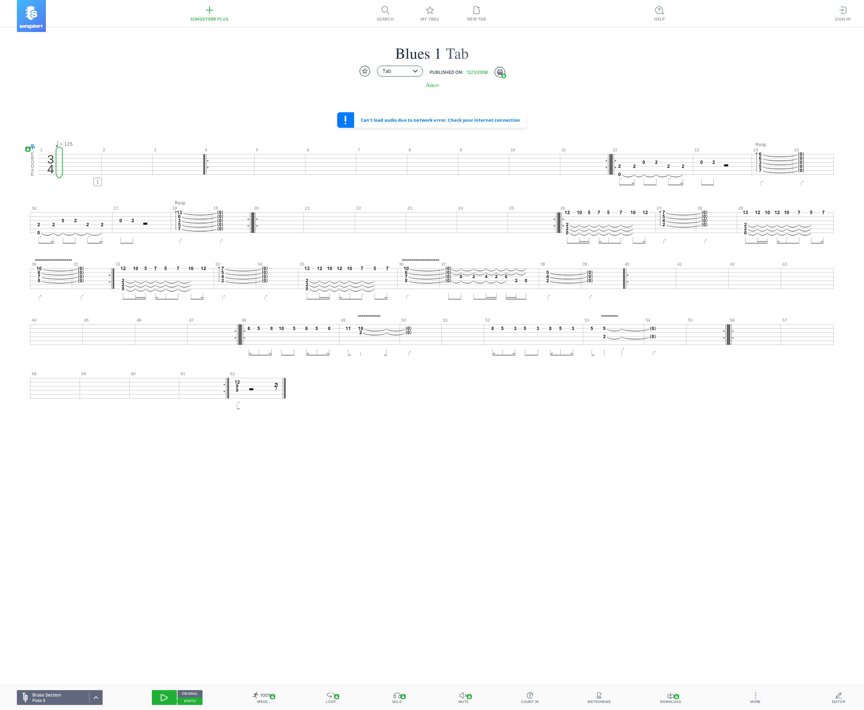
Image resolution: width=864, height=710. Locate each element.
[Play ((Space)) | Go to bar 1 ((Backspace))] (164, 697)
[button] (30, 147)
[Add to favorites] (364, 71)
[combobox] (400, 71)
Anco (432, 85)
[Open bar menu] (97, 182)
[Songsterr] (31, 16)
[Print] (499, 72)
